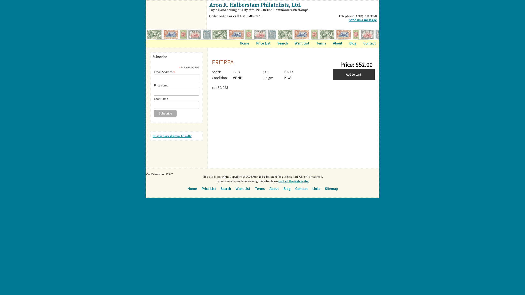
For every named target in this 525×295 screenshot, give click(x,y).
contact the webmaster (293, 181)
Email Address (164, 72)
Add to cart (353, 74)
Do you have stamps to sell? (172, 136)
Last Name (161, 98)
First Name (161, 85)
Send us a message (363, 20)
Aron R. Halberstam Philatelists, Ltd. (255, 4)
